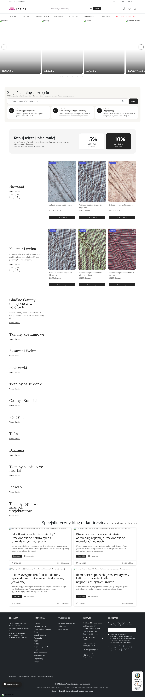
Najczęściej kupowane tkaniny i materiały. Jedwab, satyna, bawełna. (18, 635)
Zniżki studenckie (40, 653)
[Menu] (141, 672)
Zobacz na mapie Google (89, 638)
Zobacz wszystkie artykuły (117, 523)
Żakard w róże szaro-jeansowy (62, 205)
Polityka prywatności (78, 687)
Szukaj (133, 101)
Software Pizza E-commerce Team (78, 691)
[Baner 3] (65, 76)
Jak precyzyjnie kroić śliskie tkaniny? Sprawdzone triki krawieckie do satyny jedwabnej (38, 578)
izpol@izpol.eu (93, 650)
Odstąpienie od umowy (42, 629)
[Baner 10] (82, 76)
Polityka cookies (40, 626)
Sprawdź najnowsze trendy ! (19, 629)
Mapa (36, 650)
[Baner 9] (80, 76)
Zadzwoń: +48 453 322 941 (17, 2)
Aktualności (30, 556)
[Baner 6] (72, 76)
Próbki (36, 644)
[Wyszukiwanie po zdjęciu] (91, 9)
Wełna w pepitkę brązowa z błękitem (90, 206)
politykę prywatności (125, 636)
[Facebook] (91, 655)
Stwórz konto (63, 629)
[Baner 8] (77, 76)
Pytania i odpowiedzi (41, 647)
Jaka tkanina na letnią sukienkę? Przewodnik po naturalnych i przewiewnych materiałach (33, 537)
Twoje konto (64, 618)
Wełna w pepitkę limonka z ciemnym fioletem (90, 273)
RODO (36, 641)
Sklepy (36, 662)
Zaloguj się (62, 626)
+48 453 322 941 (89, 646)
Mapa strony (38, 659)
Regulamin (38, 638)
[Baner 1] (60, 76)
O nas (36, 632)
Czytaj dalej (16, 556)
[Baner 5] (70, 76)
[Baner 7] (75, 76)
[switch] (137, 688)
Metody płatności (40, 635)
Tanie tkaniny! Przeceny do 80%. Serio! (18, 624)
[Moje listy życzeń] (129, 9)
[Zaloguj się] (124, 9)
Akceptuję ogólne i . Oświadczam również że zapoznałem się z (122, 638)
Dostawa (37, 623)
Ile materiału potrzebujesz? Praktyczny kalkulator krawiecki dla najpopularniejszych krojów (102, 578)
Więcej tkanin (14, 191)
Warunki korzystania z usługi (95, 687)
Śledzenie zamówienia (66, 623)
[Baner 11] (85, 76)
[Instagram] (85, 655)
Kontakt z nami (39, 656)
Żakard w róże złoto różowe (121, 205)
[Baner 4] (67, 76)
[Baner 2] (62, 76)
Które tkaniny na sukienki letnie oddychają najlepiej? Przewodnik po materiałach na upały (100, 537)
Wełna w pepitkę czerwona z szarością (121, 273)
